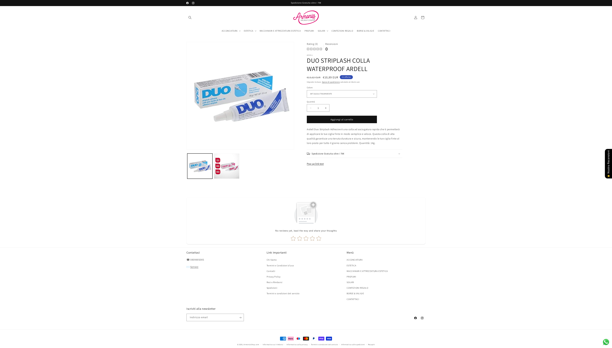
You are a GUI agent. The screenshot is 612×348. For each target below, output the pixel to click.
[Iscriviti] (240, 317)
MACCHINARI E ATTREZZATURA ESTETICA (367, 271)
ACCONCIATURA (355, 259)
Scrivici (194, 267)
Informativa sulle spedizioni (353, 344)
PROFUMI (351, 276)
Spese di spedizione (331, 82)
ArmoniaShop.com (251, 344)
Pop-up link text (315, 163)
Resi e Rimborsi (274, 282)
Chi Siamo (272, 259)
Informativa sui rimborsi (273, 344)
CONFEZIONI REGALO (357, 288)
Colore (310, 87)
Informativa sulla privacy (297, 344)
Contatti (271, 271)
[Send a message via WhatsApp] (606, 342)
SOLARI (350, 282)
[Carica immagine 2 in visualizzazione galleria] (226, 166)
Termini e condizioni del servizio (283, 293)
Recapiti (371, 344)
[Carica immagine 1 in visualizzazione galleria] (199, 166)
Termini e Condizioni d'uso (280, 265)
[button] (189, 17)
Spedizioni (272, 288)
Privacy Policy (273, 276)
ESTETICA (351, 265)
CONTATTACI (353, 299)
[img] (314, 49)
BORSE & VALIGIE (355, 293)
